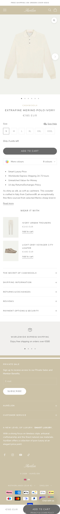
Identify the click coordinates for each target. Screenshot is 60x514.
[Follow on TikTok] (28, 454)
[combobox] (30, 479)
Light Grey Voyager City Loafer (37, 246)
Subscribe (15, 391)
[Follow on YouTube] (20, 454)
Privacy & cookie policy (42, 513)
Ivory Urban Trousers (36, 223)
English (44, 485)
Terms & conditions (16, 513)
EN (29, 479)
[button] (48, 500)
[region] (30, 335)
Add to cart (30, 151)
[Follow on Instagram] (12, 454)
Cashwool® (30, 105)
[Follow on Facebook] (4, 454)
